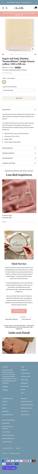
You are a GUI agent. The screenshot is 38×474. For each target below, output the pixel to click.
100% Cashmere (25, 373)
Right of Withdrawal (7, 435)
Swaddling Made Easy (27, 405)
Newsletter (5, 411)
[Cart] (35, 8)
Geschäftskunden (7, 414)
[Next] (35, 54)
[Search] (6, 8)
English (18, 448)
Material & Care (25, 414)
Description (6, 109)
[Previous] (3, 54)
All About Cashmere (26, 401)
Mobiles (23, 389)
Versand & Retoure (8, 163)
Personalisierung (8, 153)
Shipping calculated (14, 70)
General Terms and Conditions (7, 427)
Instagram (5, 386)
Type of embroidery (9, 87)
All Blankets (24, 370)
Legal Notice (6, 423)
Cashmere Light (25, 376)
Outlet (23, 393)
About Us (5, 401)
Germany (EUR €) (7, 448)
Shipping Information (8, 438)
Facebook (5, 390)
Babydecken (24, 383)
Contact (4, 405)
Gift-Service (24, 411)
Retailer (4, 408)
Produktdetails (7, 148)
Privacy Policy (6, 432)
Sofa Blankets (25, 386)
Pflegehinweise (7, 158)
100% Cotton (24, 380)
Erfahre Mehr (19, 311)
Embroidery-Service (26, 408)
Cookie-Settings (7, 442)
